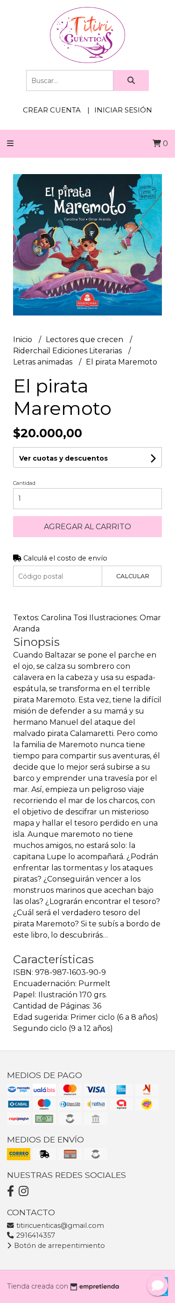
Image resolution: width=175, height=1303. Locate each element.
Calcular (132, 576)
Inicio (23, 339)
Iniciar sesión (123, 109)
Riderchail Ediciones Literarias (68, 350)
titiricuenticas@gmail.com (59, 1225)
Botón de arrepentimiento (58, 1245)
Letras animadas (43, 361)
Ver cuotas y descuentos (63, 458)
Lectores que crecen (85, 339)
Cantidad (24, 483)
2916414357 (34, 1235)
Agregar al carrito (87, 526)
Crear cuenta (52, 109)
